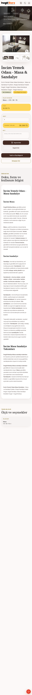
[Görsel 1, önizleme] (5, 57)
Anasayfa (7, 13)
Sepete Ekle (16, 143)
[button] (16, 44)
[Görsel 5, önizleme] (28, 57)
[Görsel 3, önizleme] (17, 57)
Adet (4, 116)
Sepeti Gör (16, 148)
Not (4, 130)
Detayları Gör (16, 161)
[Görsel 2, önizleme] (11, 57)
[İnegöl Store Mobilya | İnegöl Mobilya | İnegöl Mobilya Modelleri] (8, 3)
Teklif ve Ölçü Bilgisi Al (16, 155)
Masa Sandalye (8, 16)
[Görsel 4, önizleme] (22, 57)
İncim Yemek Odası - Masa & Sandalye (15, 19)
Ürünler (16, 13)
